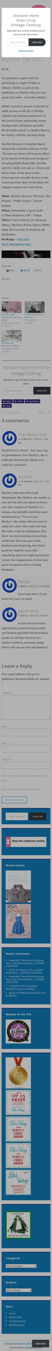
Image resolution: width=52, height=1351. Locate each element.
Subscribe (37, 42)
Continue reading (26, 50)
